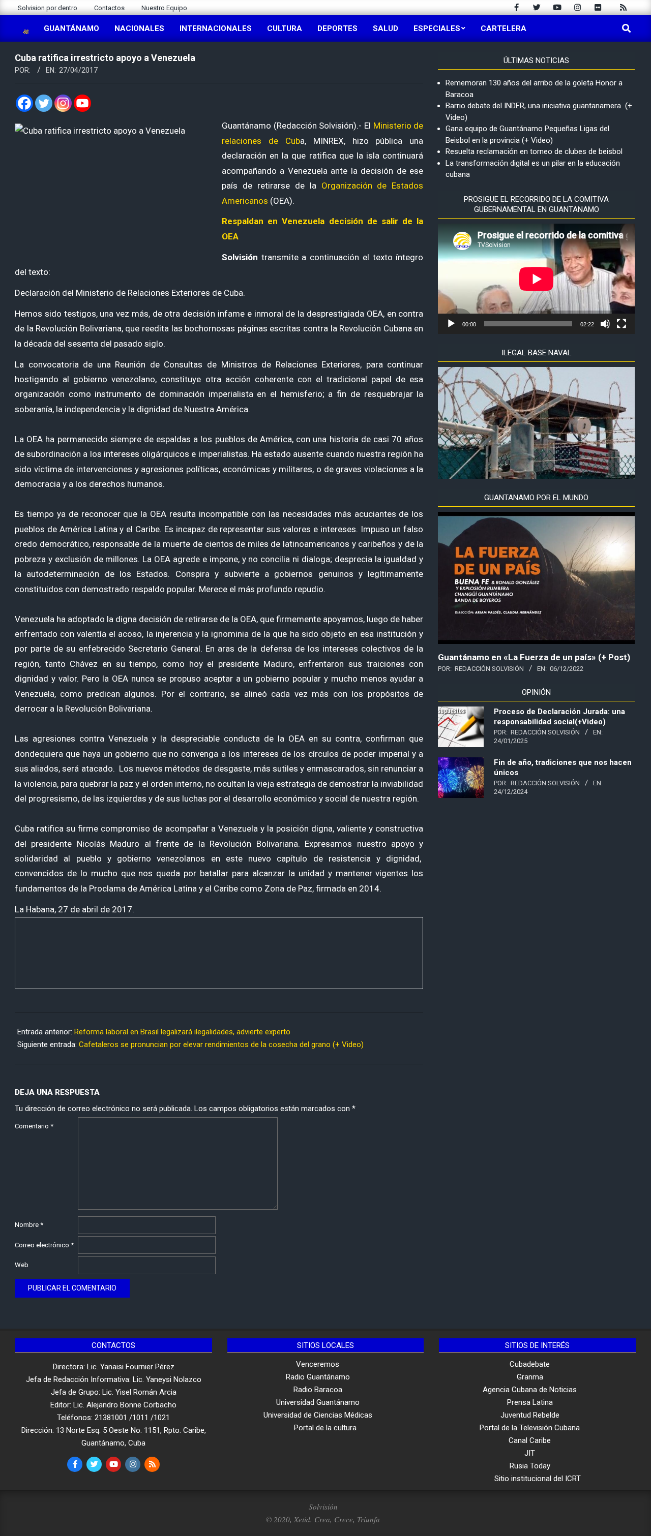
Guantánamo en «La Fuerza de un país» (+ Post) (534, 657)
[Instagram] (63, 103)
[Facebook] (24, 103)
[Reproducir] (451, 324)
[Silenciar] (605, 324)
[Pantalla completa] (621, 324)
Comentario (34, 1126)
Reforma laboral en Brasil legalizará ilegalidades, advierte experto (182, 1031)
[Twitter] (43, 103)
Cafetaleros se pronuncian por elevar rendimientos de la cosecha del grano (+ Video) (221, 1044)
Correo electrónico (44, 1245)
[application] (536, 279)
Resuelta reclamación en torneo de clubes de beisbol (534, 151)
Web (21, 1265)
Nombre (29, 1224)
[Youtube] (82, 103)
